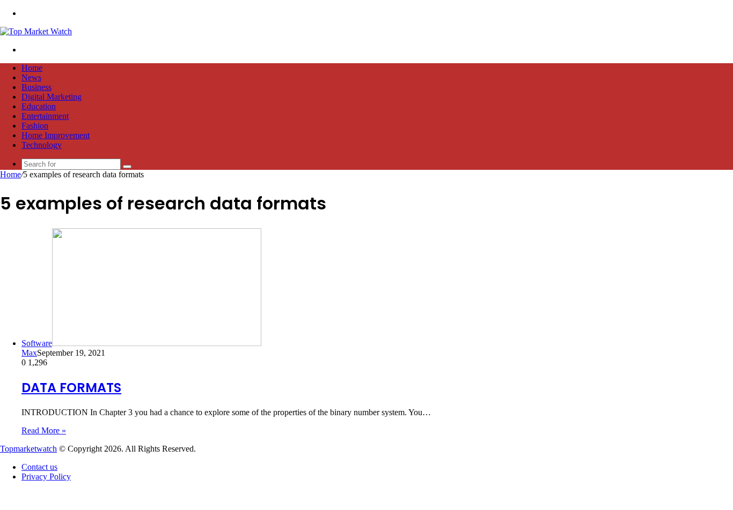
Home (31, 67)
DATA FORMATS (71, 387)
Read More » (43, 430)
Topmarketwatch (28, 448)
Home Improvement (55, 135)
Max (29, 352)
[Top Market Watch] (36, 31)
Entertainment (45, 116)
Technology (41, 144)
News (31, 77)
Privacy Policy (46, 476)
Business (36, 87)
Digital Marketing (51, 96)
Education (38, 106)
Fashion (34, 125)
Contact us (39, 466)
